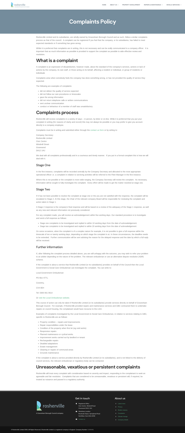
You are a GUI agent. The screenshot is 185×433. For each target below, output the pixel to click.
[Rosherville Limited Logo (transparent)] (50, 401)
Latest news (121, 403)
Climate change (122, 416)
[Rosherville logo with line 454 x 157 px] (20, 3)
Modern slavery (122, 410)
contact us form (97, 130)
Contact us (82, 419)
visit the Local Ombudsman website (54, 298)
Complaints (121, 413)
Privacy (120, 407)
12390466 (90, 429)
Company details (123, 419)
